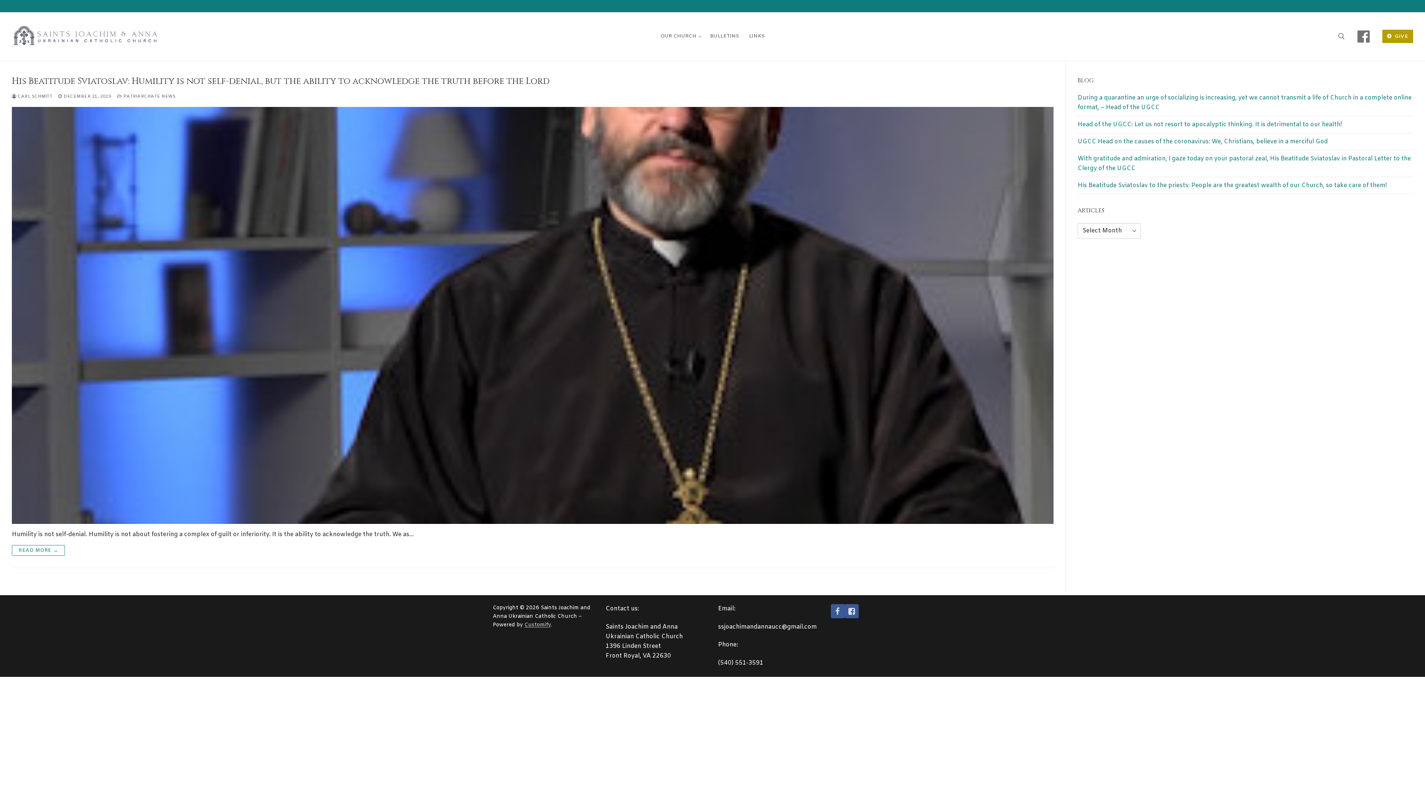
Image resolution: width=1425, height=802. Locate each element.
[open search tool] (1341, 36)
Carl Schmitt (34, 97)
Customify (537, 625)
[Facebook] (1363, 36)
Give (1400, 36)
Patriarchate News (149, 97)
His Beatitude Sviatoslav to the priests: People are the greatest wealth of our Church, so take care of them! (1232, 185)
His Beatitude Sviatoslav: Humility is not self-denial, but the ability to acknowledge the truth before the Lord (281, 81)
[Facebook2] (852, 611)
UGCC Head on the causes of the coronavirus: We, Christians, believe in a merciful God (1203, 142)
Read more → (38, 550)
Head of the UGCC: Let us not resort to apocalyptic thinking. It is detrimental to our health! (1210, 124)
